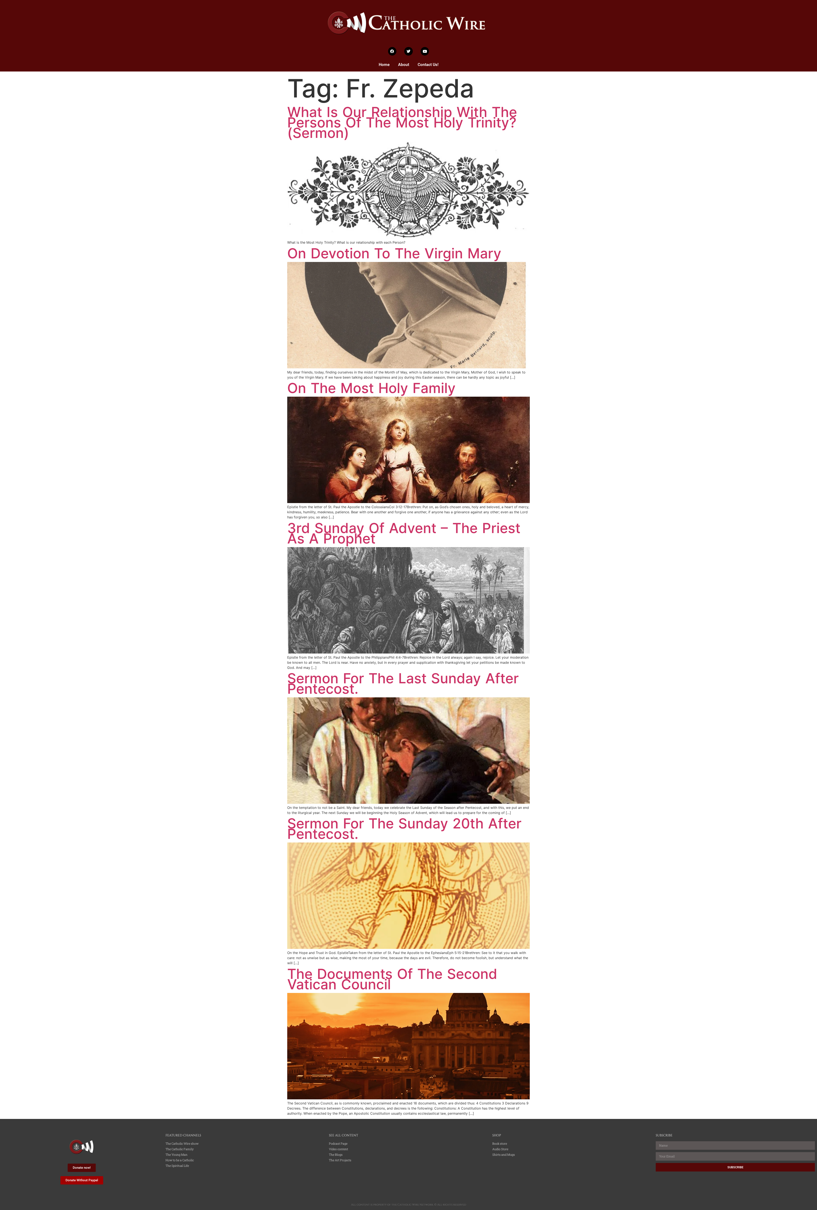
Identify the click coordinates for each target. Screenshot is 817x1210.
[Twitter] (408, 51)
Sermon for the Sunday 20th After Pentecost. (404, 828)
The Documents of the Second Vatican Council (392, 979)
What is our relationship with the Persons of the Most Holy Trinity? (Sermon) (402, 122)
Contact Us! (428, 64)
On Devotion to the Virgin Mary (394, 253)
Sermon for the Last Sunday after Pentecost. (403, 683)
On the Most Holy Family (371, 388)
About (403, 64)
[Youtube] (425, 51)
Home (384, 64)
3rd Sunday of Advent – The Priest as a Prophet (403, 533)
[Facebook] (392, 51)
